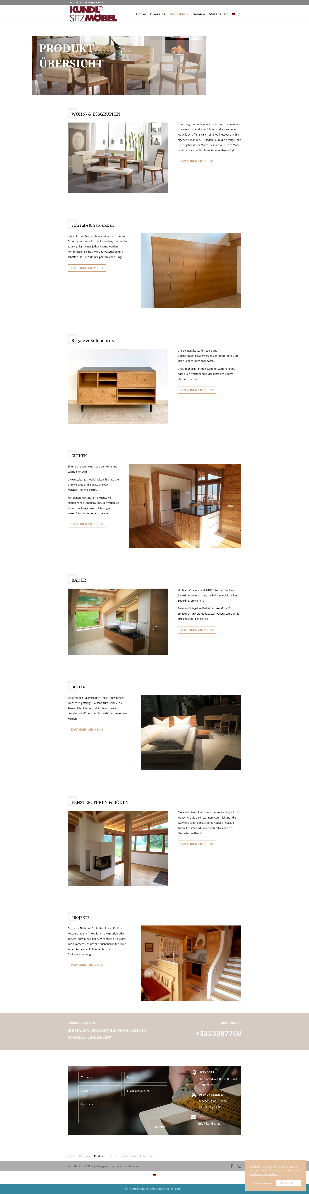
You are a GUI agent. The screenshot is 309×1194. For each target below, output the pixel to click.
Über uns (157, 14)
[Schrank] (191, 307)
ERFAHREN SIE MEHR (197, 161)
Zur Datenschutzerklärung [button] (264, 1174)
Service (199, 14)
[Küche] (185, 547)
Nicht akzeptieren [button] (262, 1183)
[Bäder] (118, 654)
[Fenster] (118, 885)
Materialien (218, 14)
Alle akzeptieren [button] (288, 1183)
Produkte (177, 14)
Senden (159, 1127)
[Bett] (191, 769)
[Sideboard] (118, 423)
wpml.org (155, 1189)
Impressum (147, 1156)
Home (141, 14)
